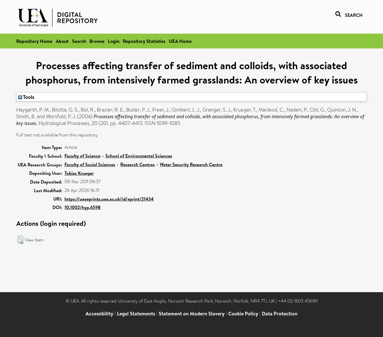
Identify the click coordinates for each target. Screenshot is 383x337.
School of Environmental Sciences (138, 156)
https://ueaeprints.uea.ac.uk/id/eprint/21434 (109, 199)
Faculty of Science (82, 156)
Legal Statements (136, 313)
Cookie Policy (243, 313)
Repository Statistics (144, 41)
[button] (20, 240)
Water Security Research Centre (191, 164)
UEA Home (180, 41)
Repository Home (34, 41)
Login (113, 41)
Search (79, 41)
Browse (97, 41)
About (62, 41)
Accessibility (99, 313)
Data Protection (279, 313)
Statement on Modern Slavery (192, 313)
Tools (28, 97)
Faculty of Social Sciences (89, 164)
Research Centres (137, 164)
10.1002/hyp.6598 (82, 207)
